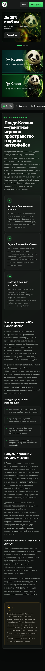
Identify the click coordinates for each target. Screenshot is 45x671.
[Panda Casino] (4, 4)
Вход (24, 4)
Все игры (21, 105)
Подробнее (12, 35)
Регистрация (36, 4)
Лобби (7, 105)
